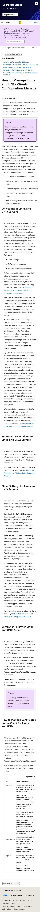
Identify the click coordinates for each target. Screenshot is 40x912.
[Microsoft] (20, 22)
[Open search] (31, 22)
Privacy (13, 903)
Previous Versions (19, 900)
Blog (29, 900)
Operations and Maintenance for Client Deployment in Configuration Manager (17, 48)
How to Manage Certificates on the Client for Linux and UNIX (20, 74)
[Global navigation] (2, 22)
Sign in (36, 22)
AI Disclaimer (6, 900)
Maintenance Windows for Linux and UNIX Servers (20, 65)
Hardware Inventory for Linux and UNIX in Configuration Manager (17, 290)
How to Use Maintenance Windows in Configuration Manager (19, 473)
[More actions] (36, 47)
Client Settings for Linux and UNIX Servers (17, 67)
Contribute (5, 903)
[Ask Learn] (33, 47)
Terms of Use (27, 906)
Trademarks (6, 909)
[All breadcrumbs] (3, 47)
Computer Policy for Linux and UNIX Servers (18, 70)
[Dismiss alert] (36, 3)
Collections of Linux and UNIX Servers (16, 62)
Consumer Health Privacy (10, 906)
